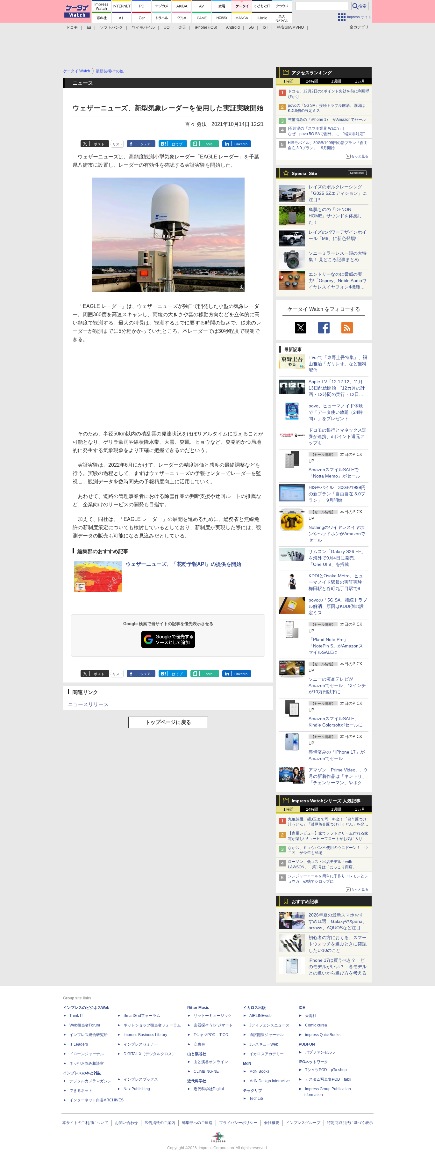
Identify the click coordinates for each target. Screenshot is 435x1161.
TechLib (256, 1098)
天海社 (311, 1015)
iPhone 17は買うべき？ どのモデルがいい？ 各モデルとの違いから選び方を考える (338, 966)
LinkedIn (240, 144)
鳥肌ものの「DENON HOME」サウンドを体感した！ (335, 216)
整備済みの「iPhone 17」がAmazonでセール (327, 119)
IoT (265, 27)
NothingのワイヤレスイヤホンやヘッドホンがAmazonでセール (337, 534)
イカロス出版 (254, 1007)
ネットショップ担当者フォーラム (152, 1025)
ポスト (99, 144)
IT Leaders (78, 1044)
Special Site (304, 173)
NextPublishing (137, 1089)
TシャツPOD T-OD (211, 1035)
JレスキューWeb (263, 1044)
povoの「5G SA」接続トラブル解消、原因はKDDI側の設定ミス (338, 606)
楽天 (182, 27)
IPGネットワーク (313, 1062)
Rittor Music (198, 1007)
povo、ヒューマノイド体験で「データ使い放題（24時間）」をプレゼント (336, 412)
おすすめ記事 (305, 901)
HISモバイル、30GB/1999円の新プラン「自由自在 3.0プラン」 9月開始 (337, 494)
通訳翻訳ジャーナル (266, 1035)
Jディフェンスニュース (269, 1025)
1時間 (288, 81)
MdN (247, 1063)
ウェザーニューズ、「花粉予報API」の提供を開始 (183, 564)
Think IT (76, 1015)
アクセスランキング (312, 72)
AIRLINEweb (260, 1015)
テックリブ (252, 1090)
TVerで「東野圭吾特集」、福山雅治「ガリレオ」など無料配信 (338, 364)
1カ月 (360, 81)
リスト (117, 144)
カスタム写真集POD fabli (328, 1079)
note (209, 144)
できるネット (80, 1090)
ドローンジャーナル (86, 1054)
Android (233, 27)
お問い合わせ (126, 1123)
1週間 (336, 81)
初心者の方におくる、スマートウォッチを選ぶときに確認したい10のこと (338, 944)
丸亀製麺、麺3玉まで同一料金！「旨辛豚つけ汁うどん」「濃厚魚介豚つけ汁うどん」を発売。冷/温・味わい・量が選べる (327, 824)
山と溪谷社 (196, 1054)
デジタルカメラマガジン (90, 1081)
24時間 (312, 81)
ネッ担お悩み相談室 (86, 1063)
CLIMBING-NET (207, 1071)
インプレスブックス (141, 1079)
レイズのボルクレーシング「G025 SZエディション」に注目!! (338, 193)
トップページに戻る (168, 722)
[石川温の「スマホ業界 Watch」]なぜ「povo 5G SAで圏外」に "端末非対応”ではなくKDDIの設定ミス (328, 134)
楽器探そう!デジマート (213, 1025)
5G (251, 27)
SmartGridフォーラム (142, 1015)
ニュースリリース (88, 704)
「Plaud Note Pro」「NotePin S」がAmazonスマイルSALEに (336, 646)
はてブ (177, 144)
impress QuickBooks (322, 1035)
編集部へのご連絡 (197, 1123)
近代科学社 (196, 1081)
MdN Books (259, 1071)
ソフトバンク (111, 27)
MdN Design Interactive (269, 1081)
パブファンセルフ (320, 1052)
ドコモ (72, 27)
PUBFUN (307, 1044)
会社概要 (271, 1123)
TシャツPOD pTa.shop (326, 1070)
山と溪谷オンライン (211, 1062)
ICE (302, 1007)
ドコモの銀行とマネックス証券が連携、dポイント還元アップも (338, 436)
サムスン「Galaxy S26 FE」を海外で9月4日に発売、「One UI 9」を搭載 (337, 558)
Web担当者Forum (84, 1025)
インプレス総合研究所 (88, 1035)
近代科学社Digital (209, 1089)
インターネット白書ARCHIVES (96, 1100)
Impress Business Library (145, 1035)
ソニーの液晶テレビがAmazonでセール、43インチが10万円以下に (337, 685)
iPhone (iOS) (206, 27)
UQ (166, 27)
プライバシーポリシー (238, 1123)
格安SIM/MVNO (290, 27)
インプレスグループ (303, 1123)
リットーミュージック (213, 1015)
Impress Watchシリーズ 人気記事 (326, 800)
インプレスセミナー (141, 1044)
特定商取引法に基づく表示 (350, 1123)
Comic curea (316, 1025)
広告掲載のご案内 (160, 1123)
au (89, 27)
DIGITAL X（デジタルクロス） (150, 1054)
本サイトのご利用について (85, 1123)
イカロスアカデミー (266, 1054)
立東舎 (199, 1044)
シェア (145, 144)
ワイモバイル (143, 27)
